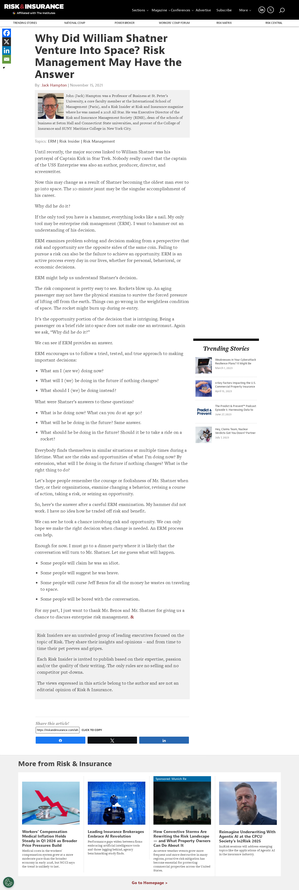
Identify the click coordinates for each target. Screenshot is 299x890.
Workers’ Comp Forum (174, 23)
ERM (52, 141)
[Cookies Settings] (8, 882)
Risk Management (99, 141)
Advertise (203, 10)
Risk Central (274, 23)
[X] (6, 41)
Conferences (180, 10)
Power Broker (124, 23)
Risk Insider (69, 141)
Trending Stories (25, 23)
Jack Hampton (54, 85)
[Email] (6, 59)
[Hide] (4, 67)
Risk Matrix (224, 23)
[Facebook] (6, 33)
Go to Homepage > (149, 882)
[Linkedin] (6, 50)
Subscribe (224, 10)
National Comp (74, 23)
